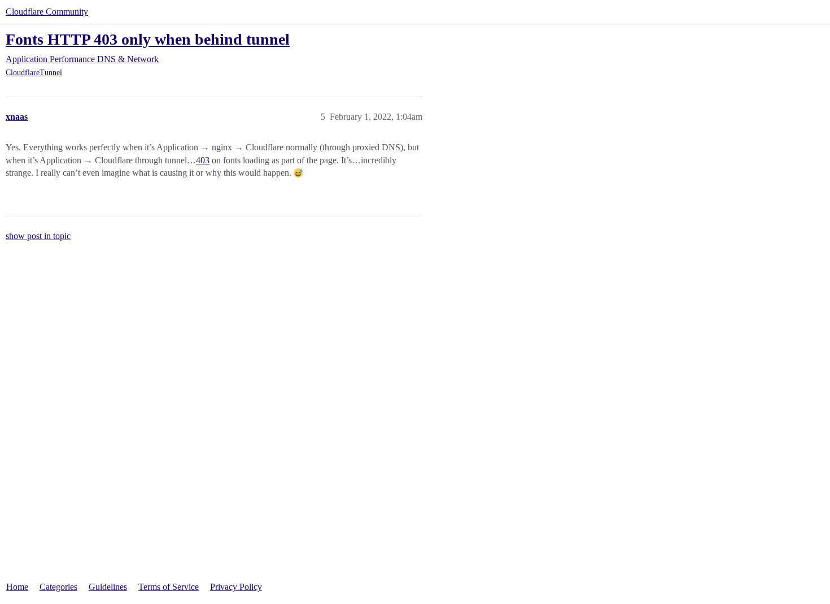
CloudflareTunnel (34, 72)
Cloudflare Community (47, 11)
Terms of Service (168, 587)
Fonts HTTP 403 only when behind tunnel (148, 39)
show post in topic (38, 236)
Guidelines (108, 587)
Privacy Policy (236, 587)
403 (202, 160)
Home (17, 587)
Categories (58, 587)
